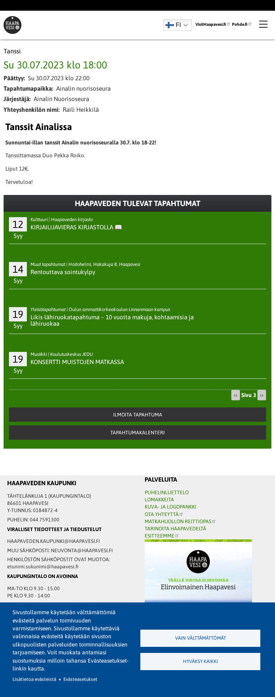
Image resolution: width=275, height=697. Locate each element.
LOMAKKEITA (159, 499)
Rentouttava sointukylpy (62, 272)
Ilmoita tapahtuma (137, 414)
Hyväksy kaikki (200, 661)
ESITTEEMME (159, 536)
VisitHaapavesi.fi (211, 24)
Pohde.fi (239, 24)
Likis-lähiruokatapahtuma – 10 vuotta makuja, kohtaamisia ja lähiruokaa (112, 321)
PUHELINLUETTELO (167, 492)
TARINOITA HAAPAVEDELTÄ (175, 528)
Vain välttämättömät (200, 638)
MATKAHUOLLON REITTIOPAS (178, 521)
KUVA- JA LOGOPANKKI (170, 507)
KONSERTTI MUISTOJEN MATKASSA (77, 362)
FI (178, 25)
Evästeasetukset (80, 679)
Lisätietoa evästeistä (34, 679)
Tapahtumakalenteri (137, 432)
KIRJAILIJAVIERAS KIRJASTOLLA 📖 (76, 227)
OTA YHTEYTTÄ (162, 514)
